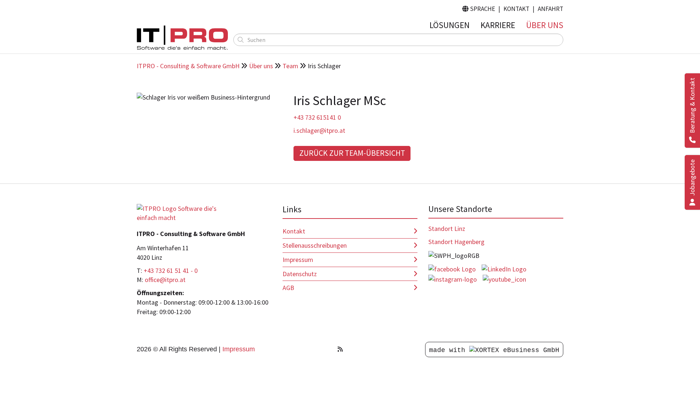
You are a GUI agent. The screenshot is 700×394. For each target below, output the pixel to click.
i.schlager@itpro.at (319, 130)
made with (449, 350)
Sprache (478, 9)
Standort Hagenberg (456, 241)
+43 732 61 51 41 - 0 (171, 270)
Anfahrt (550, 9)
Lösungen (449, 25)
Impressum (298, 259)
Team (290, 66)
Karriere (498, 25)
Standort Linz (446, 228)
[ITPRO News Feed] (340, 349)
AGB (288, 287)
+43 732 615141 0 (317, 117)
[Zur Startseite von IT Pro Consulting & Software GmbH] (182, 212)
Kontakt (516, 9)
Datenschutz (300, 274)
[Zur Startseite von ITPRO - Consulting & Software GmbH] (182, 38)
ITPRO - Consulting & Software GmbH (188, 66)
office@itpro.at (165, 279)
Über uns (544, 25)
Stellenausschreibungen (315, 245)
